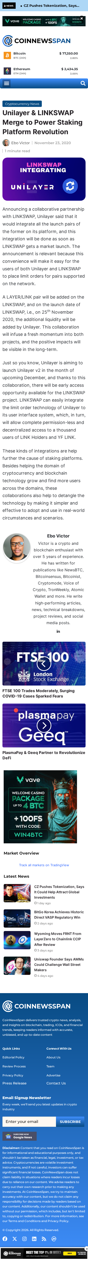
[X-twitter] (14, 1238)
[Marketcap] (53, 1238)
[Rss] (44, 1238)
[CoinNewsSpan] (36, 41)
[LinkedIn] (58, 631)
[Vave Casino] (44, 21)
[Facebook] (4, 1238)
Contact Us (56, 1083)
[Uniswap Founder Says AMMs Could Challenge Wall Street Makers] (17, 966)
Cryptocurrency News (22, 104)
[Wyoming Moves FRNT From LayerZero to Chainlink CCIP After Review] (17, 940)
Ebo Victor (20, 143)
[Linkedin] (34, 1238)
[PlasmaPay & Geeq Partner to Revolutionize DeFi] (44, 725)
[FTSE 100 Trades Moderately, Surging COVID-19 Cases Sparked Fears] (44, 664)
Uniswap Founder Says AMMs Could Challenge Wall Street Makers (59, 964)
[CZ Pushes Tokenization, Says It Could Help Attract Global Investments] (17, 893)
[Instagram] (24, 1238)
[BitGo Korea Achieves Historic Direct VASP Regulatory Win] (17, 918)
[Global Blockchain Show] (44, 1254)
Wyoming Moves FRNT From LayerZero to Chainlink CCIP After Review (57, 939)
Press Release (14, 1083)
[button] (6, 83)
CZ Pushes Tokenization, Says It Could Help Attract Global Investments (50, 5)
